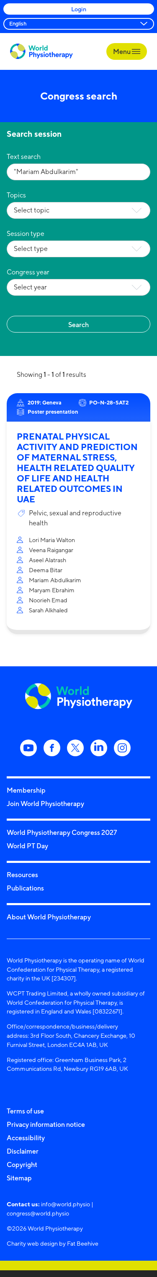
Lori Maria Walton (52, 539)
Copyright (22, 1164)
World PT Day (27, 846)
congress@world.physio (38, 1213)
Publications (25, 888)
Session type (25, 234)
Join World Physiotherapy (45, 803)
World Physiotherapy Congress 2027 (62, 832)
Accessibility (26, 1138)
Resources (22, 874)
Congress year (28, 272)
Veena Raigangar (51, 549)
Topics (16, 195)
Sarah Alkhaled (48, 610)
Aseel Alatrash (47, 559)
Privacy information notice (46, 1124)
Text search (24, 157)
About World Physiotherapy (49, 917)
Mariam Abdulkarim (55, 579)
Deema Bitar (45, 569)
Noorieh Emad (48, 600)
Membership (26, 790)
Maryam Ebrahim (52, 590)
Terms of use (25, 1111)
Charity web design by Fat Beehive (52, 1243)
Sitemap (19, 1178)
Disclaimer (23, 1151)
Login (78, 9)
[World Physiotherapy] (41, 51)
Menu (122, 51)
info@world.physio (65, 1204)
